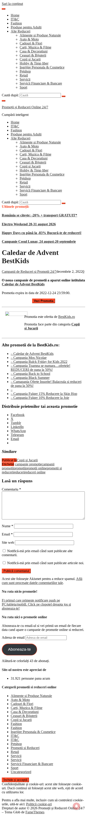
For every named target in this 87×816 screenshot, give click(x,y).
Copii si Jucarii (30, 59)
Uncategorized (21, 772)
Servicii (25, 79)
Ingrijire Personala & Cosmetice (42, 67)
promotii (19, 468)
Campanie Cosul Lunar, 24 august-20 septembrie (39, 241)
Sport (23, 87)
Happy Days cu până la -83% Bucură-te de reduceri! (41, 233)
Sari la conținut (12, 4)
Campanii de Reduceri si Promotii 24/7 (29, 271)
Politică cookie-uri (39, 804)
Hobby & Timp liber (34, 63)
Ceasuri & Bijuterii (33, 55)
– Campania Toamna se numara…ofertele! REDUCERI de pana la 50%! (40, 368)
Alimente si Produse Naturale (40, 35)
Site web (8, 542)
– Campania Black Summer (30, 378)
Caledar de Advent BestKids (23, 284)
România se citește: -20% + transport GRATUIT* (39, 215)
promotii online (36, 468)
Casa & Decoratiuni (34, 51)
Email (7, 534)
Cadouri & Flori (31, 43)
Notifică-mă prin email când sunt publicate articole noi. (45, 563)
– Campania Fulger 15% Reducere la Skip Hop (44, 394)
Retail (24, 75)
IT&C (15, 19)
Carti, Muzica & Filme (35, 47)
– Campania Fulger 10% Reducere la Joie (40, 398)
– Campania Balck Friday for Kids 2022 (39, 362)
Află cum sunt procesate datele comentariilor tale (42, 581)
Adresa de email (13, 637)
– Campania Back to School (30, 374)
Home (15, 15)
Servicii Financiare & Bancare (41, 83)
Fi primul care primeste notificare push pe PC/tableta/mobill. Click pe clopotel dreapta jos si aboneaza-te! (36, 604)
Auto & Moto (29, 39)
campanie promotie (28, 464)
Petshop (25, 71)
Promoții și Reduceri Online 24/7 (25, 107)
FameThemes (34, 812)
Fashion (16, 23)
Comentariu (11, 489)
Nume (7, 526)
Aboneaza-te (19, 649)
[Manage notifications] (76, 806)
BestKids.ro (66, 317)
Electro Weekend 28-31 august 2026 (29, 224)
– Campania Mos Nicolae (29, 358)
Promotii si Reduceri (25, 748)
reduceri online (35, 472)
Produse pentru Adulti (26, 27)
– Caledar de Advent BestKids (32, 353)
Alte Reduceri (20, 31)
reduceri (19, 472)
